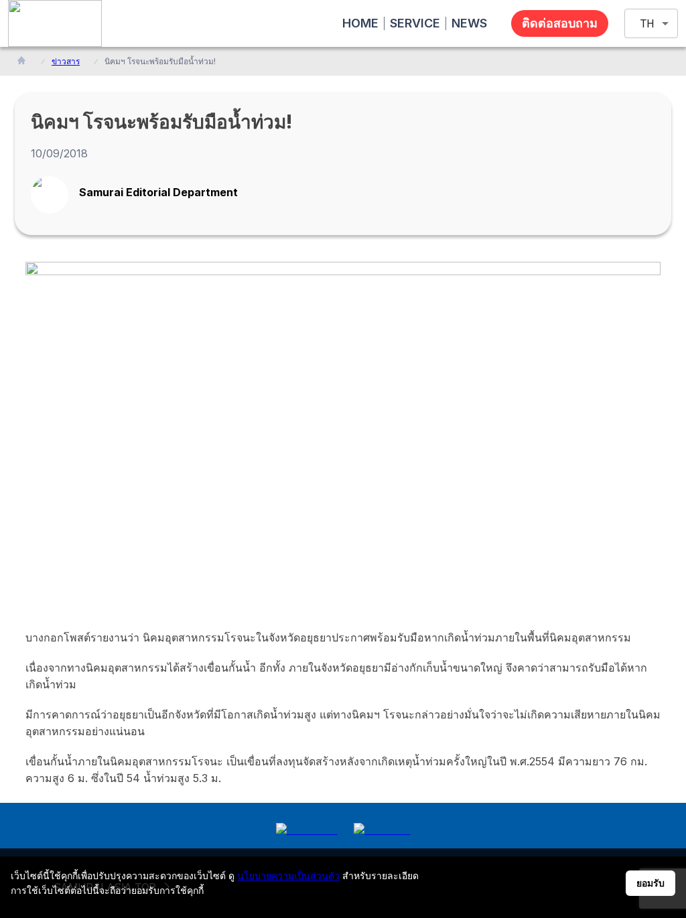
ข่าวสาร (66, 61)
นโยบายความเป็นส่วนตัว (288, 875)
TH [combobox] (647, 23)
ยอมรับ (650, 883)
